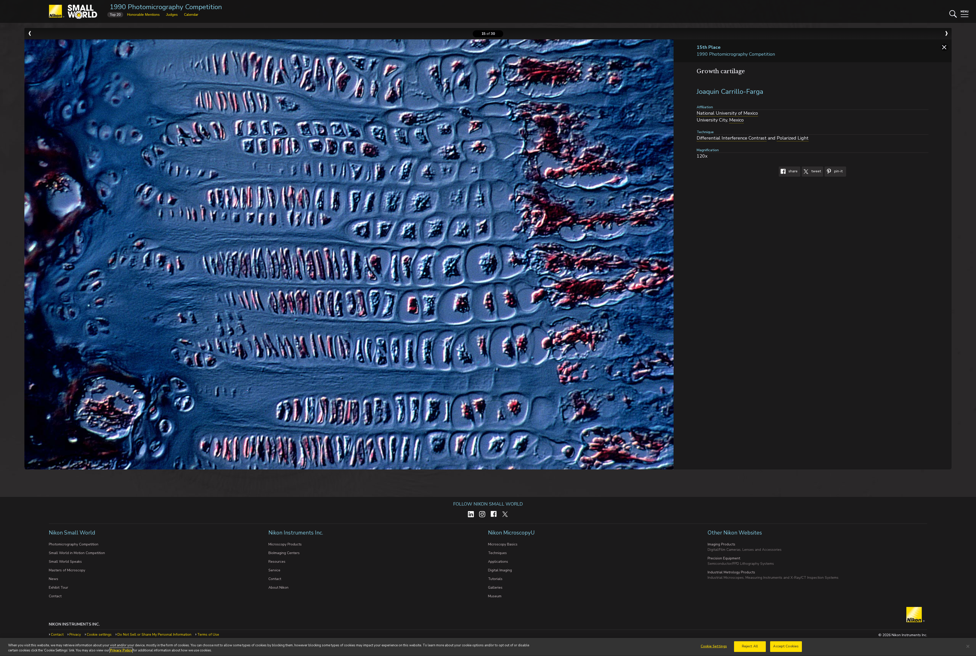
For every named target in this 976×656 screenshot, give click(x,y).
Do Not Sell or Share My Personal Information (154, 634)
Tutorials (495, 578)
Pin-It (838, 171)
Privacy (75, 634)
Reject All (750, 646)
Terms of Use (208, 634)
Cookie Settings (714, 646)
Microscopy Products (285, 544)
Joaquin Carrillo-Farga (730, 91)
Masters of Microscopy (67, 570)
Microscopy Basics (502, 544)
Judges (172, 14)
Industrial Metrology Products (731, 572)
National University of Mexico (727, 113)
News (53, 578)
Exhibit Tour (58, 587)
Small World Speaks (65, 561)
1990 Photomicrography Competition (166, 7)
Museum (494, 596)
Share (792, 171)
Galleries (495, 587)
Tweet (815, 171)
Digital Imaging (500, 570)
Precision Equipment (724, 558)
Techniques (497, 553)
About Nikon (278, 587)
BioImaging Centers (284, 553)
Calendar (191, 14)
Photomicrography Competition (73, 544)
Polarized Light (793, 138)
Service (274, 570)
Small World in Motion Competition (77, 553)
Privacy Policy (121, 650)
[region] (488, 647)
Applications (498, 561)
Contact (55, 596)
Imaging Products (721, 544)
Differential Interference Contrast (732, 138)
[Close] (967, 646)
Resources (276, 561)
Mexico (736, 120)
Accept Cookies (786, 646)
